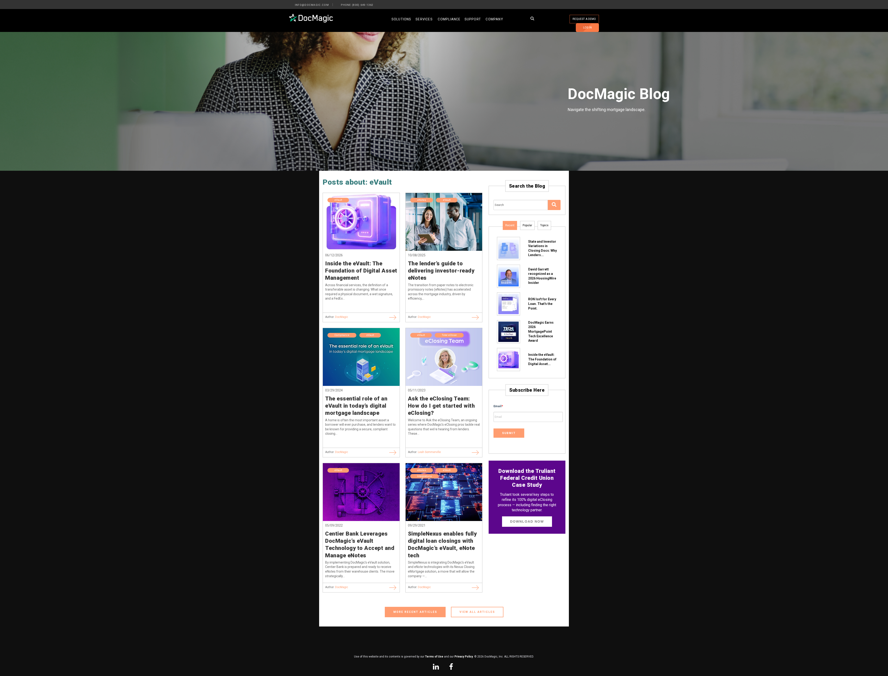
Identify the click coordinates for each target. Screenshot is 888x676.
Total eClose (449, 335)
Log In (587, 27)
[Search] (554, 205)
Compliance (341, 335)
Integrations (424, 476)
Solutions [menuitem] (401, 19)
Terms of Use (434, 656)
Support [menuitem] (473, 19)
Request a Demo (584, 19)
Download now (527, 521)
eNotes (421, 200)
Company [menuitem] (494, 19)
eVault (338, 200)
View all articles (477, 612)
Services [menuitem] (424, 19)
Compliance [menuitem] (449, 19)
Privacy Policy (463, 656)
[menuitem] (436, 667)
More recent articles (415, 612)
